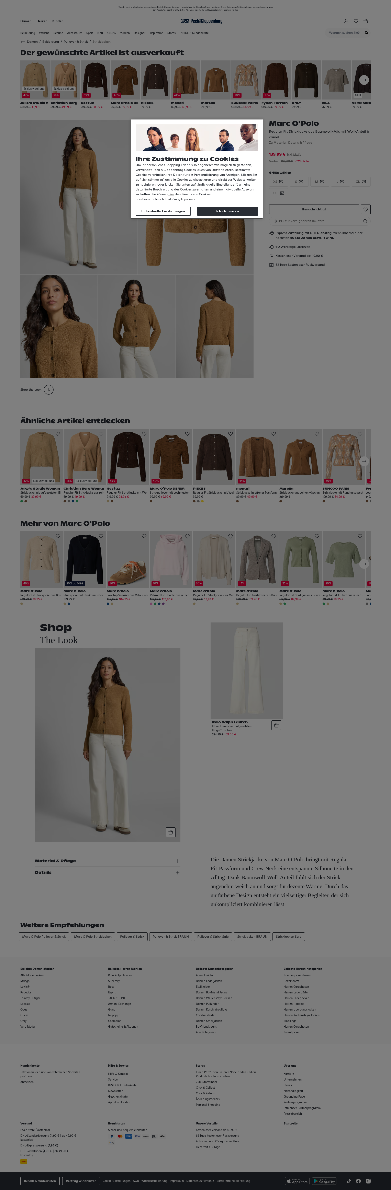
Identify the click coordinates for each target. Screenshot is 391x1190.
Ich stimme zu (227, 211)
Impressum (188, 199)
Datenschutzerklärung (166, 199)
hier (171, 194)
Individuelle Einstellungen (163, 211)
